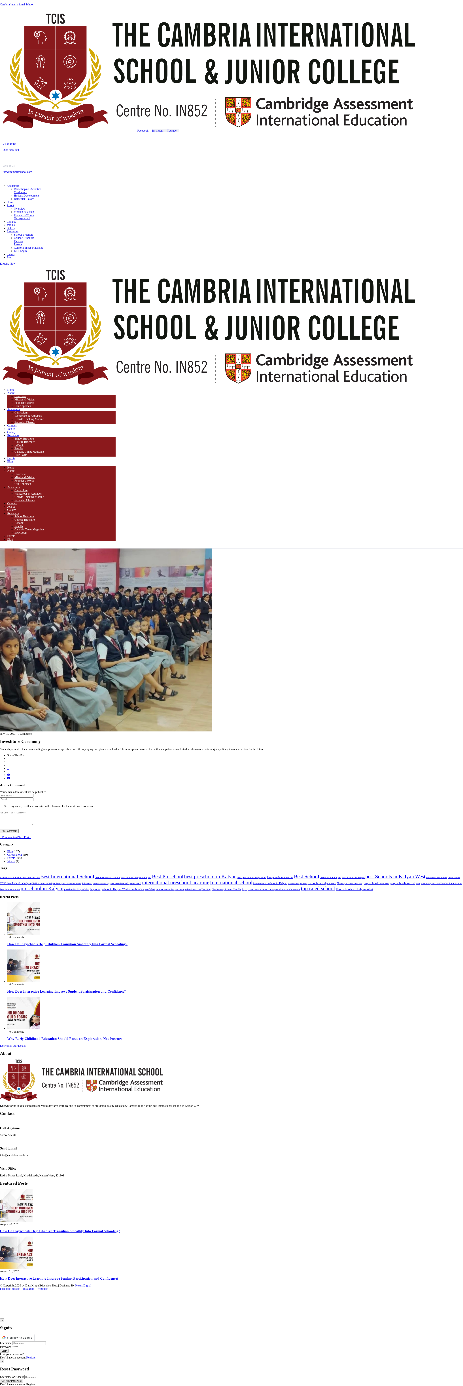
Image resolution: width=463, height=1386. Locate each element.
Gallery (11, 432)
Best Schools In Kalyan (353, 877)
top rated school (318, 888)
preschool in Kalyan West (76, 889)
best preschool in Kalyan (210, 876)
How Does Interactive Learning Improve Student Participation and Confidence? (66, 991)
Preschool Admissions (451, 883)
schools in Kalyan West (141, 889)
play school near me (376, 883)
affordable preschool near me (25, 877)
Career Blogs (14, 854)
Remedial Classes (24, 422)
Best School (306, 876)
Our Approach (22, 406)
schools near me (193, 889)
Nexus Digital (83, 1285)
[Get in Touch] (5, 136)
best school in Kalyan (330, 877)
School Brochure (24, 438)
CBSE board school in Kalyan (15, 883)
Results (18, 448)
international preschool (126, 883)
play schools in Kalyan (405, 883)
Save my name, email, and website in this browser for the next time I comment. (49, 806)
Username (6, 1343)
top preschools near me (257, 889)
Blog (10, 461)
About (10, 393)
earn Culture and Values (71, 884)
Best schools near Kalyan (436, 878)
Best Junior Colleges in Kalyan (136, 877)
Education (87, 883)
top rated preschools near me (286, 889)
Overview (20, 396)
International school (231, 882)
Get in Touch (9, 143)
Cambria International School (16, 4)
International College (102, 884)
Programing (95, 889)
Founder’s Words (24, 402)
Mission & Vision (24, 399)
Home (10, 389)
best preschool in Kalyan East (251, 877)
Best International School (67, 876)
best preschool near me (280, 877)
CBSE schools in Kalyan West (46, 883)
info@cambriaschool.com (17, 171)
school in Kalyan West (115, 889)
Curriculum (20, 412)
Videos (11, 861)
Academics (13, 409)
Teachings (206, 889)
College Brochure (24, 441)
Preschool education (10, 889)
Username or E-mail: (12, 1376)
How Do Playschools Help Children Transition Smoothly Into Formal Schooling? (67, 944)
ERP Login (20, 454)
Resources (13, 435)
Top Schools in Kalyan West (354, 889)
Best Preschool (167, 876)
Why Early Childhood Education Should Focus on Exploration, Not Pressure (64, 1039)
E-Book (19, 445)
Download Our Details (13, 1045)
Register (31, 1357)
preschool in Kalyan (42, 888)
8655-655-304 (11, 149)
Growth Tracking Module (29, 419)
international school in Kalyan (270, 883)
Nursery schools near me (349, 883)
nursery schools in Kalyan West (318, 883)
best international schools (107, 877)
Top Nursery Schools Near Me (226, 889)
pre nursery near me (430, 883)
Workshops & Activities (28, 415)
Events (11, 458)
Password (5, 1346)
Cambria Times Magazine (29, 451)
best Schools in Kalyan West (395, 876)
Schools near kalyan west (170, 889)
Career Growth (454, 878)
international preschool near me (175, 882)
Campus (12, 425)
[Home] (209, 127)
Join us (11, 428)
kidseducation (294, 884)
